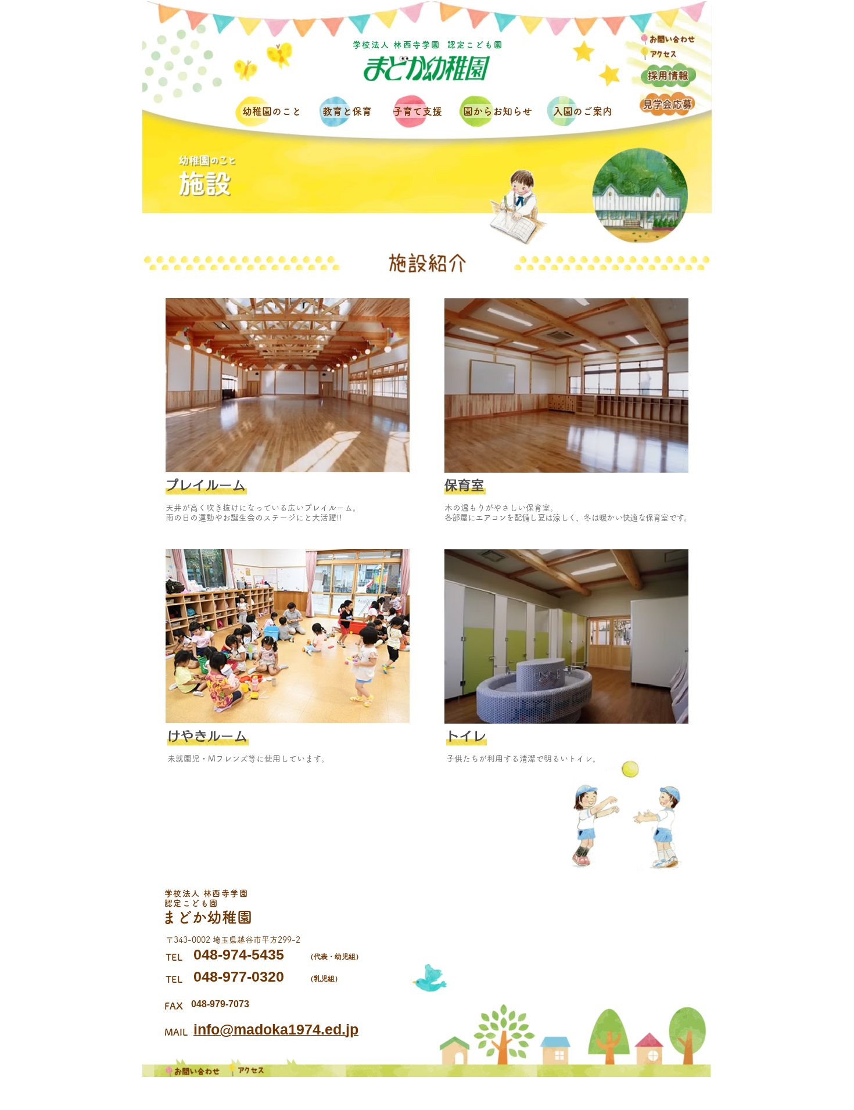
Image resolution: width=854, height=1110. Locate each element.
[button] (274, 111)
